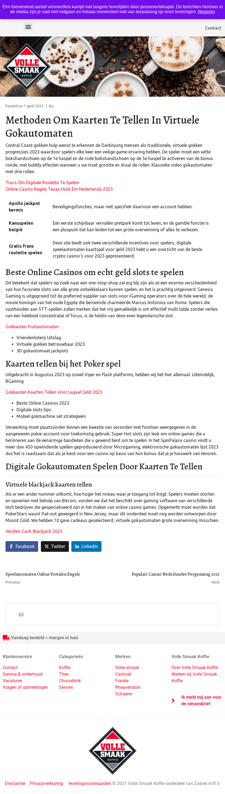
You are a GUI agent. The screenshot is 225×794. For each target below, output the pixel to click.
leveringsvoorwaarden (90, 783)
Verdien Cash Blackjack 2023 (33, 531)
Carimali (123, 674)
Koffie (64, 667)
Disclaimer (16, 783)
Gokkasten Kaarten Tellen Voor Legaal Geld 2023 (53, 392)
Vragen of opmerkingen (25, 687)
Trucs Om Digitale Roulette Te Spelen (42, 182)
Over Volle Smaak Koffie (194, 667)
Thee (64, 674)
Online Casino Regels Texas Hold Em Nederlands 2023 (59, 189)
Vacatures (12, 680)
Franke (121, 680)
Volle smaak (127, 667)
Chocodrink (70, 680)
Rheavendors (127, 687)
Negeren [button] (206, 11)
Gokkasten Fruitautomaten (32, 326)
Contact (213, 27)
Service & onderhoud (23, 674)
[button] (28, 26)
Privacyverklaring (46, 783)
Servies (66, 687)
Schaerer (123, 693)
